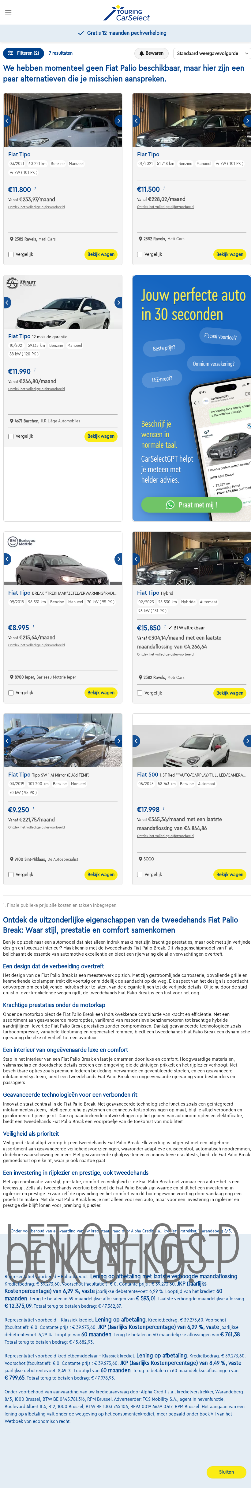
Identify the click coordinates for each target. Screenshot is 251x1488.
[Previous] (7, 121)
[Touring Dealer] (126, 12)
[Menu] (8, 12)
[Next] (118, 121)
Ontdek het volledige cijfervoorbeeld (36, 207)
